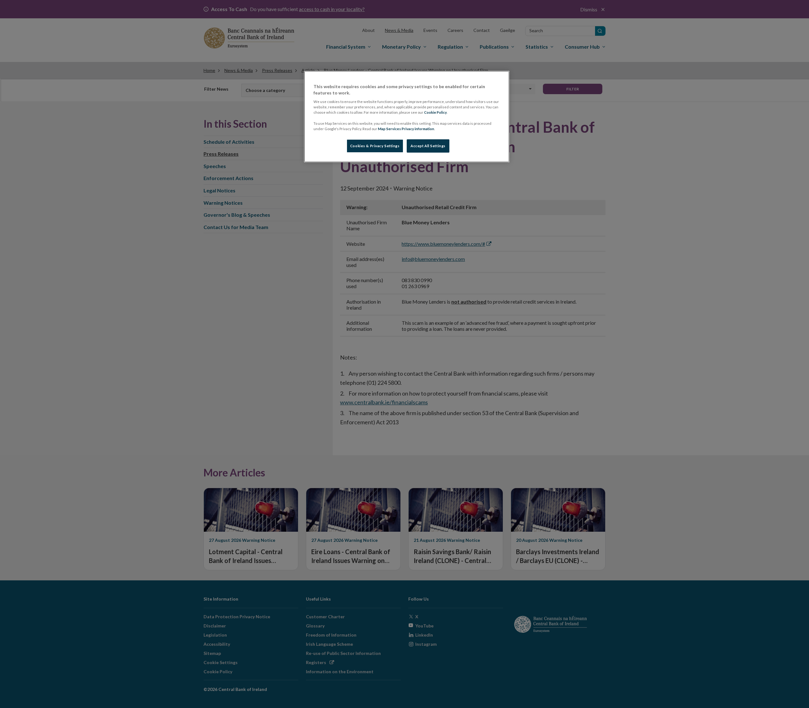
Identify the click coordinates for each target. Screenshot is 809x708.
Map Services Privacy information (406, 129)
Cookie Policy (435, 112)
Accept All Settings (428, 146)
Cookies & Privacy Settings (375, 146)
